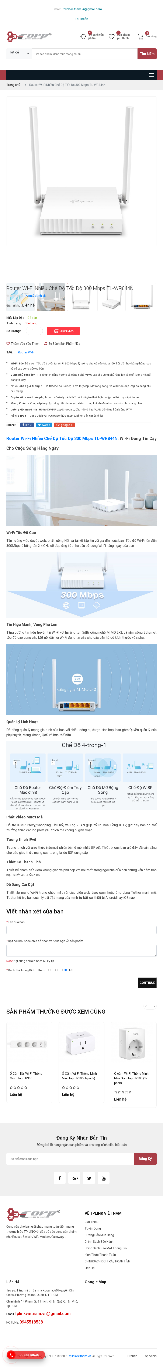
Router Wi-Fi (26, 352)
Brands (132, 1356)
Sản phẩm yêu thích (123, 36)
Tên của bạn (15, 922)
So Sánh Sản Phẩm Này (64, 343)
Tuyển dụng (93, 1228)
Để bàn (32, 317)
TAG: (9, 352)
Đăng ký (145, 1159)
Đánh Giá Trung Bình (20, 970)
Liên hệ (90, 1268)
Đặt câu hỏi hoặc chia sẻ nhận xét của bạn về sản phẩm (44, 941)
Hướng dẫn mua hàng (99, 1235)
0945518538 (29, 1355)
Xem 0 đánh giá (35, 295)
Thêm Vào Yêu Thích (25, 343)
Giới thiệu (91, 1222)
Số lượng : (13, 331)
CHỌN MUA (66, 330)
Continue (147, 983)
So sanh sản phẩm (96, 36)
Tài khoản (81, 19)
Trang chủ (13, 85)
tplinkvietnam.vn (80, 1356)
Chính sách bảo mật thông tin (106, 1248)
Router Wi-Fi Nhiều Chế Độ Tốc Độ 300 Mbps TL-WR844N (62, 438)
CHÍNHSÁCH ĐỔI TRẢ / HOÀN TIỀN (107, 1261)
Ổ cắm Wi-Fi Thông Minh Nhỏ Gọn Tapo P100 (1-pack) (131, 1078)
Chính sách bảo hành (99, 1241)
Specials (151, 1356)
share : (11, 425)
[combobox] (19, 53)
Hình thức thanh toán (100, 1254)
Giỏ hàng (151, 36)
